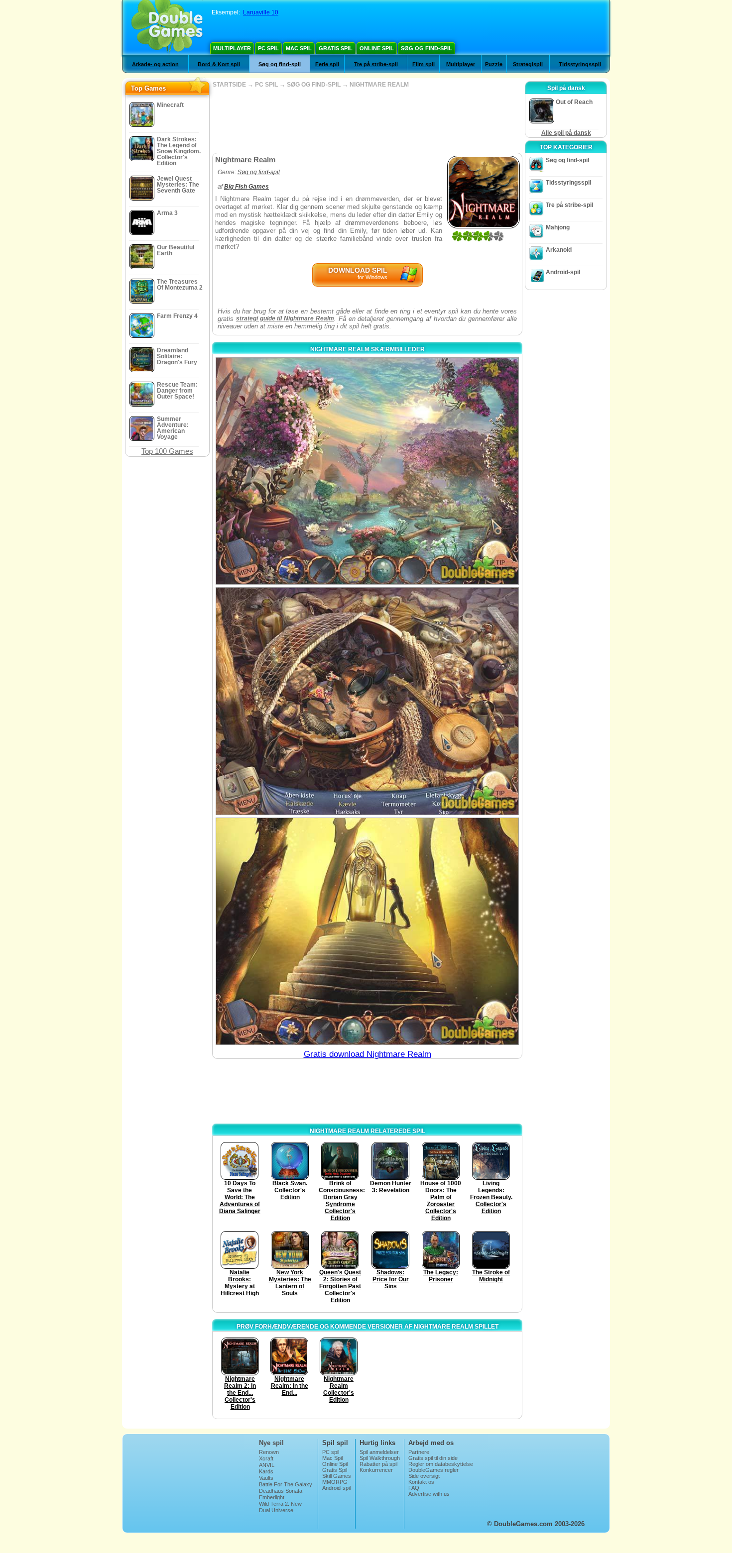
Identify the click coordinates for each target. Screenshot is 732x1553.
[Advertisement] (367, 120)
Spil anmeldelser (379, 1452)
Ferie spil (327, 64)
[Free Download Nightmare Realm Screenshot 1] (367, 471)
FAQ (413, 1488)
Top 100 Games (167, 451)
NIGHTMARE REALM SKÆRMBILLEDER (367, 349)
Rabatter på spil (378, 1464)
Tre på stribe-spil (376, 64)
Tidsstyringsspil (580, 64)
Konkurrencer (376, 1470)
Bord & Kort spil (219, 64)
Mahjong (558, 227)
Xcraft (266, 1458)
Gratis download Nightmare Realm (367, 1054)
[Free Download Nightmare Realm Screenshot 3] (367, 931)
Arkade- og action (155, 64)
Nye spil (271, 1443)
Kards (266, 1471)
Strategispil (528, 64)
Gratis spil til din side (433, 1458)
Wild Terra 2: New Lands (280, 1507)
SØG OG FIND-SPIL (314, 84)
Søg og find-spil (426, 48)
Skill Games (336, 1476)
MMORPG (335, 1482)
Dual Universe (276, 1510)
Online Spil (377, 48)
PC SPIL (266, 84)
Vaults (266, 1478)
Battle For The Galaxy (285, 1484)
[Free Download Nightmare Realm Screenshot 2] (367, 701)
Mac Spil (299, 48)
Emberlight (271, 1497)
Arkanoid (559, 249)
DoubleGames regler (433, 1470)
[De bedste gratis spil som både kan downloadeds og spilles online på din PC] (167, 27)
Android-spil (563, 272)
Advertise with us (429, 1494)
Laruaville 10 (260, 12)
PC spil (268, 48)
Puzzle (493, 64)
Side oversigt (424, 1476)
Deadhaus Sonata (280, 1491)
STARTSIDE (229, 84)
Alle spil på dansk (566, 132)
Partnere (418, 1452)
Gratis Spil (336, 48)
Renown (269, 1452)
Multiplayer (232, 48)
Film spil (423, 64)
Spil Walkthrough (380, 1458)
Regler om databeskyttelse (440, 1464)
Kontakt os (421, 1482)
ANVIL (266, 1465)
